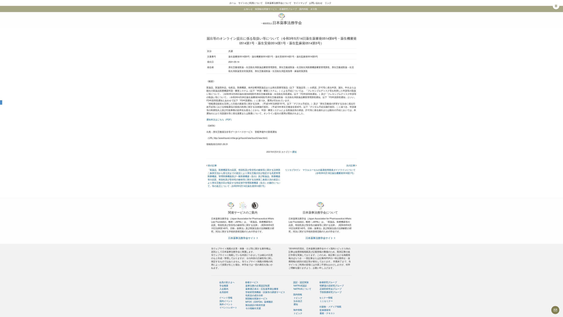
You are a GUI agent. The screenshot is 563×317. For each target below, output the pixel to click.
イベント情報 (225, 297)
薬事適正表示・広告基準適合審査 (261, 288)
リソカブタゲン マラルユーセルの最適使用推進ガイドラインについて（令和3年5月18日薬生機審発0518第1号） (320, 171)
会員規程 (223, 292)
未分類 (313, 8)
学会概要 (223, 285)
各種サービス (251, 282)
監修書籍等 (325, 309)
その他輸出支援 (253, 308)
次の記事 (351, 165)
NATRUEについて (302, 288)
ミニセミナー (326, 300)
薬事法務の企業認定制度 (257, 285)
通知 (294, 151)
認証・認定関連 (301, 282)
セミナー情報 (326, 297)
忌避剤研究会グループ (331, 288)
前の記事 (211, 165)
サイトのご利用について (250, 2)
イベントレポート (228, 307)
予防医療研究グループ (331, 292)
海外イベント (226, 304)
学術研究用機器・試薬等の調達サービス (265, 292)
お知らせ (248, 8)
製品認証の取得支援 (255, 304)
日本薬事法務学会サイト (242, 238)
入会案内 (223, 288)
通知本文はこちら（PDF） (219, 119)
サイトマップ (300, 2)
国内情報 (303, 8)
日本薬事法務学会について (278, 2)
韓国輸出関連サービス (266, 8)
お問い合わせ (315, 2)
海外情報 (297, 309)
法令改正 (298, 300)
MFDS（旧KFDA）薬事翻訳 (259, 301)
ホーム (232, 2)
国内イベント (226, 300)
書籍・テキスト (327, 313)
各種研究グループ (288, 8)
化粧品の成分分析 (254, 295)
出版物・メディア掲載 (330, 306)
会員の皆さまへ (227, 282)
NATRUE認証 (300, 285)
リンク (328, 2)
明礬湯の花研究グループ (332, 285)
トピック (298, 297)
